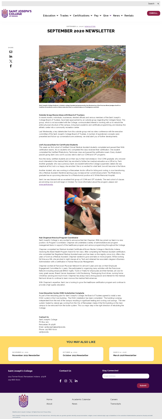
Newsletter (90, 26)
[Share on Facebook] (10, 66)
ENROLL (154, 13)
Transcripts (115, 404)
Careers (114, 399)
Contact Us (65, 371)
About (49, 404)
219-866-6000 (14, 380)
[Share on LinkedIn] (10, 56)
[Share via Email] (10, 51)
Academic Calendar (81, 399)
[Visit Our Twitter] (71, 381)
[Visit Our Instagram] (65, 381)
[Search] (158, 3)
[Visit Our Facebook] (60, 381)
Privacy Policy (47, 412)
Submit (143, 386)
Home (49, 399)
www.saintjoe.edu (46, 184)
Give (106, 15)
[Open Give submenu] (110, 15)
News (74, 404)
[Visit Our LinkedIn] (76, 381)
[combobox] (79, 3)
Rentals (129, 15)
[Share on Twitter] (10, 61)
